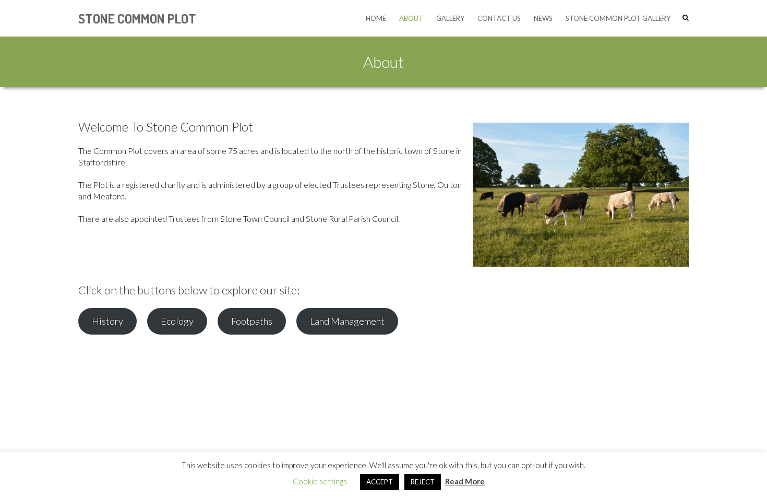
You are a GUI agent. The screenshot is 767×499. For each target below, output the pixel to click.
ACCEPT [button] (379, 482)
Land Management (347, 321)
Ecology (177, 321)
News (543, 18)
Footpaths (251, 321)
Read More (465, 481)
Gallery (450, 18)
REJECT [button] (423, 482)
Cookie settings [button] (320, 481)
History (107, 321)
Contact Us (499, 18)
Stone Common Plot (137, 18)
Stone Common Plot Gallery (618, 18)
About (411, 18)
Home (376, 18)
